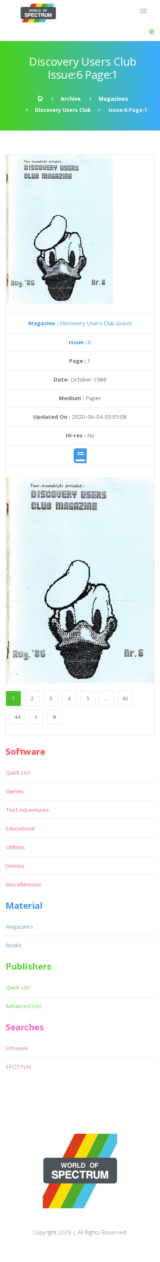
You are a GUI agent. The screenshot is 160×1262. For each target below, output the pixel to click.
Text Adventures (27, 809)
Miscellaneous (23, 884)
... (106, 698)
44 (17, 717)
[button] (151, 31)
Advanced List (23, 1006)
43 (125, 698)
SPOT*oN (18, 1066)
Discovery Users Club (63, 109)
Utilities (15, 847)
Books (14, 945)
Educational (20, 828)
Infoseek (17, 1048)
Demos (15, 865)
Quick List (18, 772)
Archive (71, 98)
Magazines (113, 98)
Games (15, 791)
